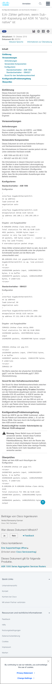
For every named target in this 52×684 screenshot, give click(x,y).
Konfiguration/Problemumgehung (16, 79)
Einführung (6, 54)
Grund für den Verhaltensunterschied (20, 75)
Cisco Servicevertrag (26, 552)
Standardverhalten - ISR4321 (18, 72)
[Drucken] (48, 31)
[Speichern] (34, 31)
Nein (14, 536)
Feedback (29, 536)
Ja (4, 536)
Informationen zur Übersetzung (39, 42)
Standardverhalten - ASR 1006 (19, 70)
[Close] (48, 661)
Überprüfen (7, 82)
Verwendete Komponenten (15, 64)
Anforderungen (11, 61)
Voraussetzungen (9, 58)
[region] (26, 670)
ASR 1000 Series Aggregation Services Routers (23, 566)
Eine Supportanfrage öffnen (14, 548)
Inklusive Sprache (16, 42)
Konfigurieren (10, 67)
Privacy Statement (25, 673)
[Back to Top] (43, 502)
